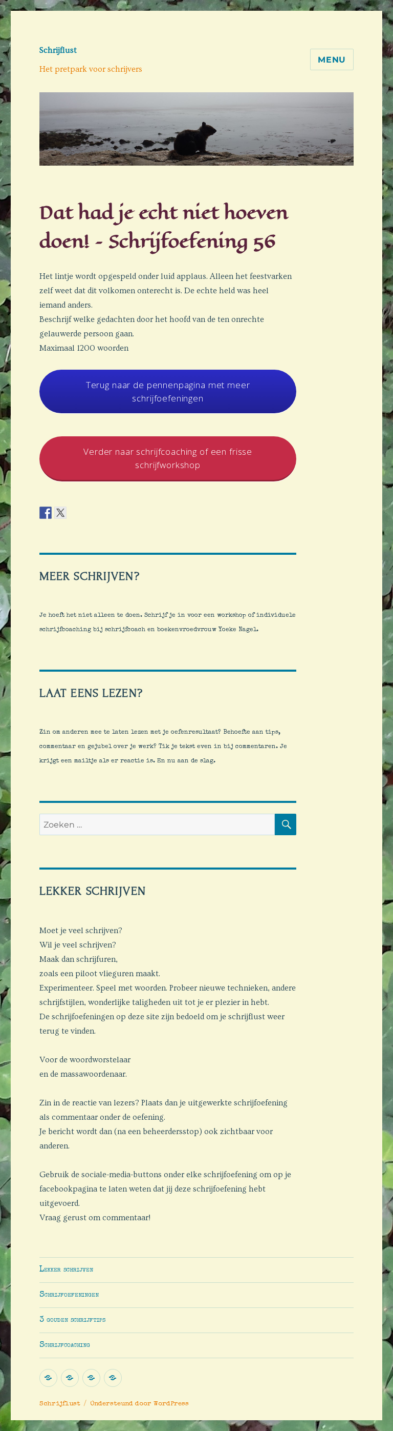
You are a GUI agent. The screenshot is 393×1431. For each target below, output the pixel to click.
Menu (332, 60)
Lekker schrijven (66, 1270)
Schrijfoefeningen (69, 1295)
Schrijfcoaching (64, 1345)
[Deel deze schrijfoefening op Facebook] (45, 512)
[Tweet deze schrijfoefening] (60, 512)
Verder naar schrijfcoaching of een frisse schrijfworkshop (167, 458)
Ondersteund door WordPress (139, 1404)
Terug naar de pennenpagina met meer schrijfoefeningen (168, 391)
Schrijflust (58, 50)
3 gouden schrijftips (72, 1320)
